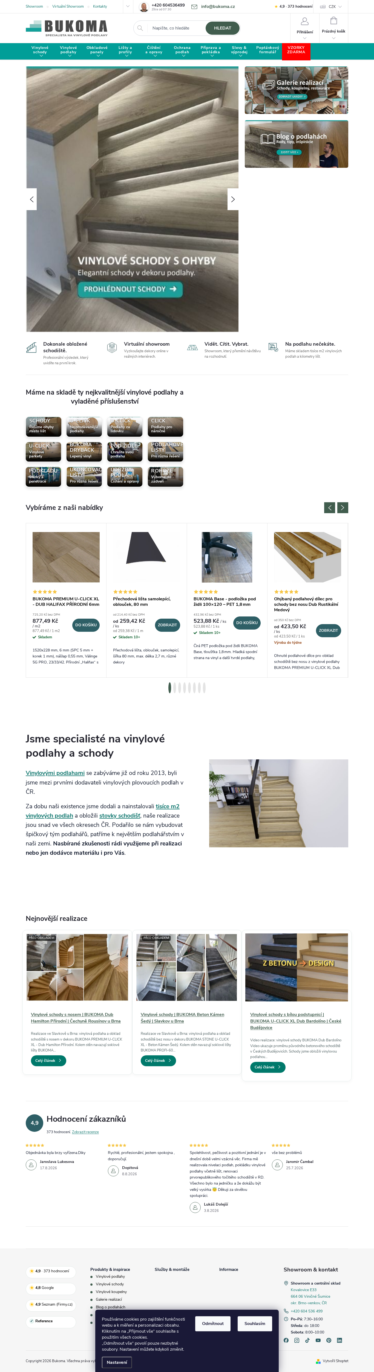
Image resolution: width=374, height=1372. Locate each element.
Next (342, 507)
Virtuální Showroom (68, 6)
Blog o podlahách (110, 1307)
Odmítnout (213, 1324)
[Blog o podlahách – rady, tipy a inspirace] (296, 144)
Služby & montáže (172, 1269)
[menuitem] (40, 51)
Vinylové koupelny (111, 1292)
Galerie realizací (109, 1299)
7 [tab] (199, 687)
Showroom (34, 6)
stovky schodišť (119, 816)
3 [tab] (179, 687)
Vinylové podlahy (110, 1276)
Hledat (222, 28)
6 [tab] (194, 687)
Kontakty (100, 6)
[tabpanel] (66, 600)
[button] (31, 199)
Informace (228, 1269)
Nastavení (117, 1362)
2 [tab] (174, 687)
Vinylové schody (110, 1284)
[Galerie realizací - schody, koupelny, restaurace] (296, 90)
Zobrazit (167, 625)
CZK (332, 6)
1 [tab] (169, 687)
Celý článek (45, 1060)
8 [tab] (204, 687)
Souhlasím (254, 1324)
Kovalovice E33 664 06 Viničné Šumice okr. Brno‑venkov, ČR (310, 1296)
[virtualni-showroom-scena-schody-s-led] (278, 803)
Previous (329, 507)
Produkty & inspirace (110, 1269)
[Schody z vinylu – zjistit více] (132, 199)
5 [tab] (189, 687)
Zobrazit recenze (85, 1132)
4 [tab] (184, 687)
